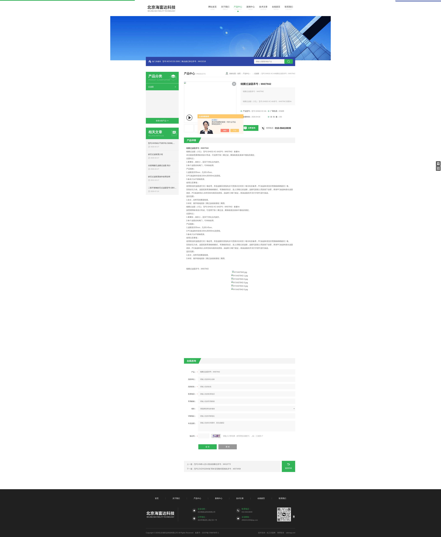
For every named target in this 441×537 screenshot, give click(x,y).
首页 (239, 73)
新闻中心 (218, 498)
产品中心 (246, 73)
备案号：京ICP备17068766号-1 (207, 533)
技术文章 (240, 498)
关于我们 (176, 498)
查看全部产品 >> (162, 121)
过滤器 (151, 87)
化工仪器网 (271, 533)
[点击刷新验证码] (216, 436)
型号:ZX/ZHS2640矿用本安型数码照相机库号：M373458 (217, 469)
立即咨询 (251, 128)
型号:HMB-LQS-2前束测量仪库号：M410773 (212, 464)
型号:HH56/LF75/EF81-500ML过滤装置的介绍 (167, 143)
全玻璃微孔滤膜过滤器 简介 (159, 165)
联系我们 (282, 498)
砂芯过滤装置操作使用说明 (159, 177)
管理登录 (280, 533)
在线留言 (261, 498)
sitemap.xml (290, 533)
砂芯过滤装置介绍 (155, 154)
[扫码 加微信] (438, 168)
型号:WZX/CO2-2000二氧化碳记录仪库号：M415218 (184, 61)
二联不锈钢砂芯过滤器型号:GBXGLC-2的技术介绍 (168, 188)
